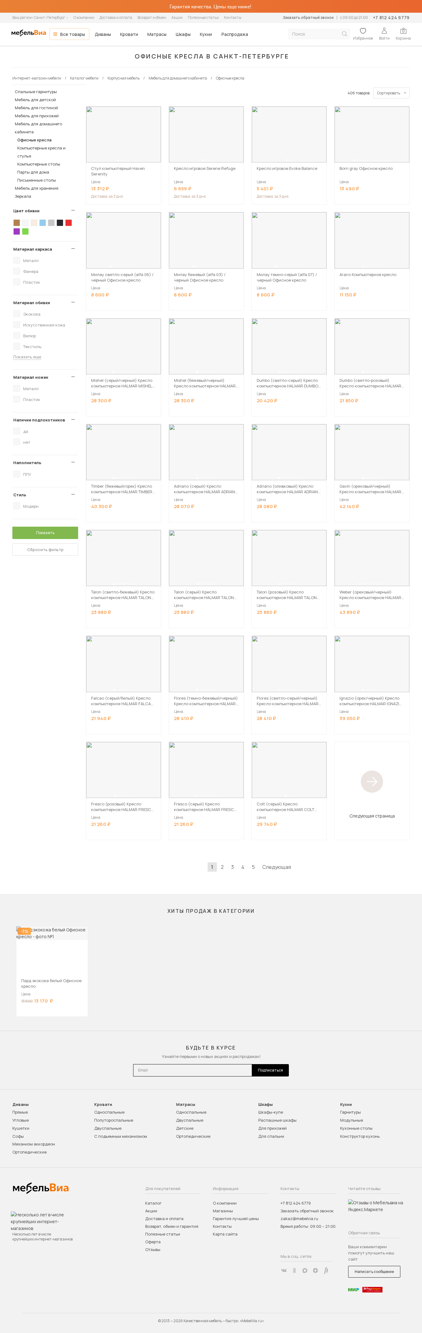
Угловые (20, 1120)
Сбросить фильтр (45, 549)
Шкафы (183, 34)
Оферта (153, 1242)
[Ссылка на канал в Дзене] (315, 1270)
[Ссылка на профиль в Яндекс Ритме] (326, 1270)
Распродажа (235, 34)
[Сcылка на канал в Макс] (305, 1270)
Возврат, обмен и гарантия (171, 1226)
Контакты (232, 17)
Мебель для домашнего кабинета (38, 128)
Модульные (351, 1120)
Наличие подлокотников (39, 420)
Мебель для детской (35, 99)
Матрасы (157, 34)
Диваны (103, 34)
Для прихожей (272, 1128)
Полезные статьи (203, 17)
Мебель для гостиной (36, 107)
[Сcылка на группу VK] (284, 1270)
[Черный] (60, 222)
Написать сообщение (374, 1271)
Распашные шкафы (277, 1120)
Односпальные (109, 1112)
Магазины (223, 1211)
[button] (118, 160)
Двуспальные (107, 1128)
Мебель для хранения (36, 188)
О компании (84, 17)
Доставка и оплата (115, 17)
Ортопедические (29, 1152)
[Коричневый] (16, 222)
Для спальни (271, 1136)
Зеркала (23, 196)
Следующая (276, 867)
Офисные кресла (34, 140)
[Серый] (51, 222)
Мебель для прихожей (37, 116)
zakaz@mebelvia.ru (299, 1218)
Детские (184, 1128)
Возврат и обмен (151, 17)
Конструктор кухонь (360, 1136)
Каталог (153, 1203)
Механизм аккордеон (33, 1144)
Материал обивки (31, 302)
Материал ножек (30, 377)
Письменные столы (36, 180)
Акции (177, 17)
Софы (18, 1136)
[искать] (344, 34)
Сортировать (388, 93)
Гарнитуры (350, 1112)
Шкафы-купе (270, 1112)
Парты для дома (33, 172)
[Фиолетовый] (16, 231)
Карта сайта (225, 1234)
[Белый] (25, 222)
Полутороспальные (113, 1120)
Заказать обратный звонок (308, 17)
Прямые (20, 1112)
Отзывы (152, 1249)
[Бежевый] (34, 222)
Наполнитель (27, 462)
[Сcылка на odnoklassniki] (294, 1270)
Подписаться (270, 1070)
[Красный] (68, 222)
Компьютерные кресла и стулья (41, 152)
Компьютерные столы (38, 164)
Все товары (72, 34)
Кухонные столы (356, 1128)
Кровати (129, 34)
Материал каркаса (32, 249)
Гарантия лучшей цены (236, 1218)
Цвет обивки (26, 211)
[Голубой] (42, 222)
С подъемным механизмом (120, 1136)
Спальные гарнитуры (36, 91)
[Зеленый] (25, 231)
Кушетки (20, 1128)
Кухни (206, 34)
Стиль (19, 495)
